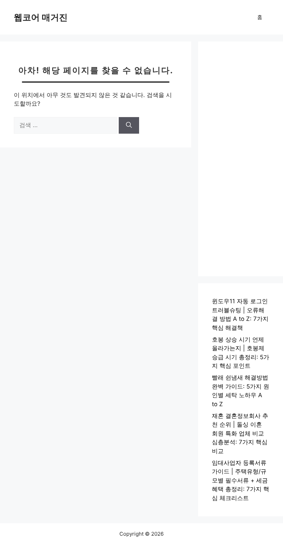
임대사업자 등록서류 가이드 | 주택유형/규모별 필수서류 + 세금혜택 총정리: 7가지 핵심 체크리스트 (240, 480)
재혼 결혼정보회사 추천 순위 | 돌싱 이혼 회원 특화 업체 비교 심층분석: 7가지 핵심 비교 (240, 433)
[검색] (129, 125)
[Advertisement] (240, 158)
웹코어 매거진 (41, 17)
